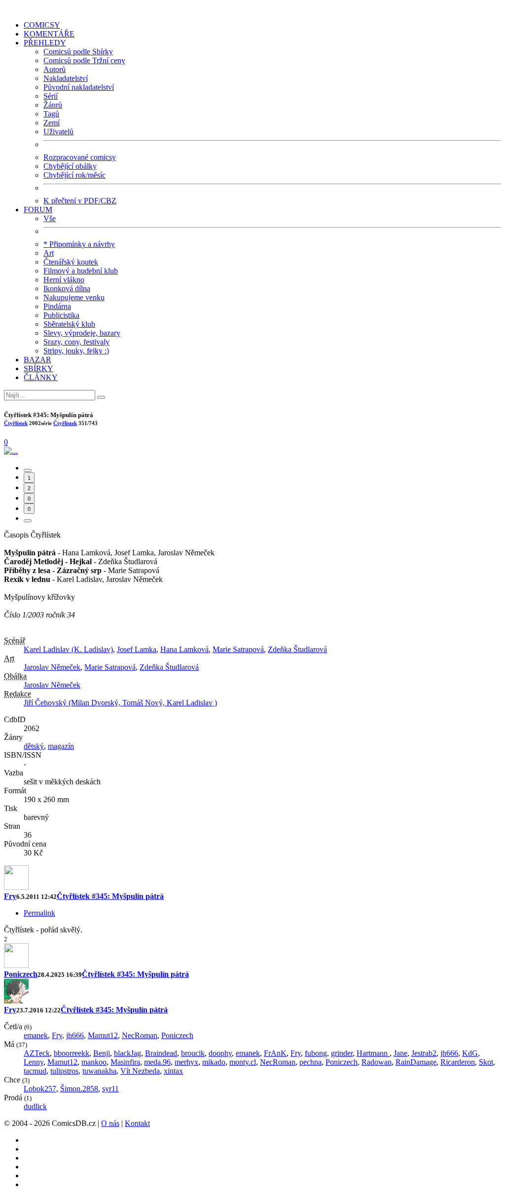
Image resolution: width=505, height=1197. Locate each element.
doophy (220, 1053)
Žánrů (52, 105)
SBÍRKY (38, 368)
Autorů (54, 69)
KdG (470, 1053)
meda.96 (157, 1062)
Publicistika (61, 315)
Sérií (50, 96)
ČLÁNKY (41, 377)
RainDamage (416, 1062)
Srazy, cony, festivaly (76, 342)
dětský (34, 746)
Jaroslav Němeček (52, 667)
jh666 (75, 1035)
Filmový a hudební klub (80, 271)
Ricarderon (457, 1062)
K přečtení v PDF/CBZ (79, 200)
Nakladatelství (65, 78)
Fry (10, 896)
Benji (101, 1053)
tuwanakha (99, 1071)
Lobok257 (40, 1088)
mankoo (94, 1062)
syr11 (110, 1088)
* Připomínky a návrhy (79, 244)
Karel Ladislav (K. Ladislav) (68, 649)
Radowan (376, 1062)
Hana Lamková (184, 649)
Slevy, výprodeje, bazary (81, 333)
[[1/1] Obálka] (11, 451)
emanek (36, 1035)
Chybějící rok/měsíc (74, 175)
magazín (61, 746)
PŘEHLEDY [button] (45, 43)
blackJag (127, 1053)
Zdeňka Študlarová (297, 649)
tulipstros (64, 1071)
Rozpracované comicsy (79, 157)
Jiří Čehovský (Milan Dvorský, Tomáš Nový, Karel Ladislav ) (120, 702)
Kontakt (137, 1123)
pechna (310, 1062)
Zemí (51, 122)
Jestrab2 (423, 1053)
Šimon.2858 (79, 1088)
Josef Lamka (136, 649)
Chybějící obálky (70, 166)
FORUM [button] (38, 209)
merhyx (186, 1062)
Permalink (39, 913)
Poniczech (20, 974)
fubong (316, 1053)
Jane (400, 1053)
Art (48, 253)
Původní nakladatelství (78, 87)
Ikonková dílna (66, 288)
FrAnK (275, 1053)
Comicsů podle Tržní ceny (84, 60)
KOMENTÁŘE (49, 34)
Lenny (33, 1062)
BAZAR (37, 359)
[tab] (28, 470)
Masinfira (125, 1062)
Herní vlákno (63, 279)
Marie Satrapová (238, 649)
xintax (173, 1071)
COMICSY (42, 25)
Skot (486, 1062)
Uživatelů (58, 131)
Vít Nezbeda (140, 1071)
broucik (193, 1053)
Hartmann (373, 1053)
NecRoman (139, 1035)
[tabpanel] (252, 899)
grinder (342, 1053)
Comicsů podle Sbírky (78, 51)
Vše (49, 218)
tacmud (35, 1071)
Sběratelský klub (69, 324)
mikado (213, 1062)
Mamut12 (103, 1035)
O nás (110, 1123)
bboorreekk (71, 1053)
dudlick (35, 1106)
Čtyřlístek (16, 423)
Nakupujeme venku (74, 297)
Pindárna (57, 306)
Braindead (161, 1053)
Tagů (51, 114)
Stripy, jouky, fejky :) (76, 351)
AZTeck (37, 1053)
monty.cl (242, 1062)
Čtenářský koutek (70, 262)
